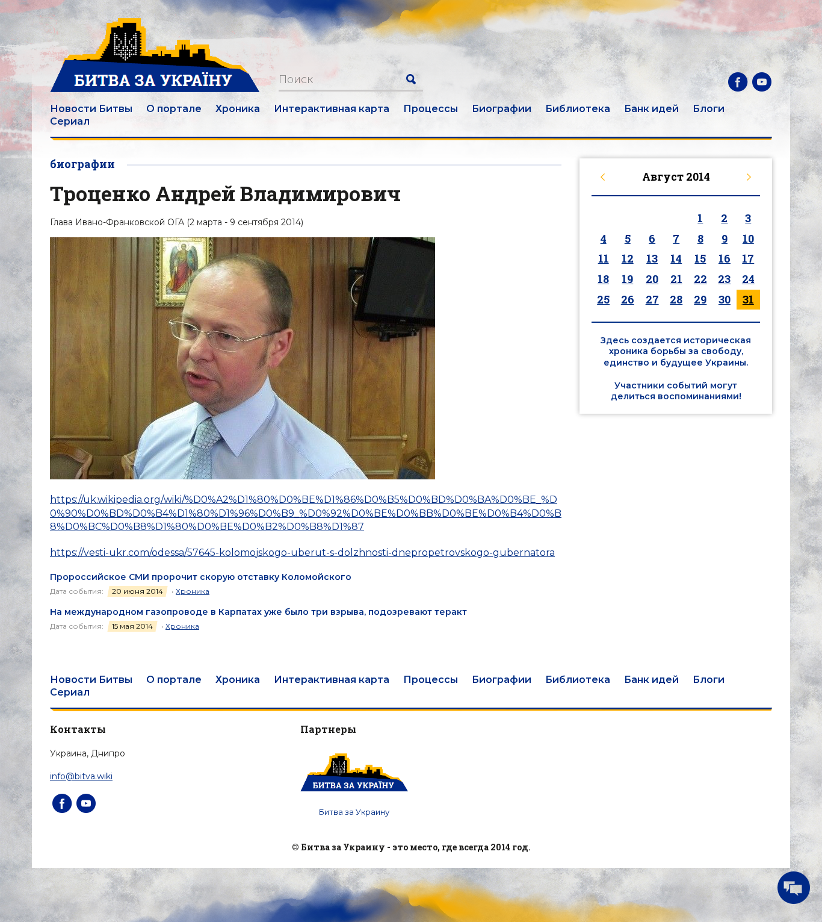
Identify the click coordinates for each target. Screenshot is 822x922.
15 (700, 258)
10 (748, 238)
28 (676, 299)
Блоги (709, 108)
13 (652, 258)
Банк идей (651, 108)
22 (700, 279)
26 (627, 299)
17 (748, 258)
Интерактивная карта (331, 108)
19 (627, 279)
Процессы (430, 108)
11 (603, 258)
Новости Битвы (91, 108)
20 (652, 279)
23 (724, 279)
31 (748, 299)
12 (628, 258)
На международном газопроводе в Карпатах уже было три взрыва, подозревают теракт (258, 611)
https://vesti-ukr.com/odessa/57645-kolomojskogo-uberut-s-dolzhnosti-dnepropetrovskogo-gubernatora (302, 552)
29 (700, 299)
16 (724, 258)
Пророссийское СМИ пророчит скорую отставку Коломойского (200, 577)
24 (748, 279)
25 (603, 299)
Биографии (501, 108)
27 (652, 299)
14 (676, 258)
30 (724, 299)
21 (676, 279)
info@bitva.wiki (81, 776)
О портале (174, 108)
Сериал (70, 121)
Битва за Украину (354, 812)
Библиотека (577, 108)
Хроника (237, 108)
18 (603, 279)
